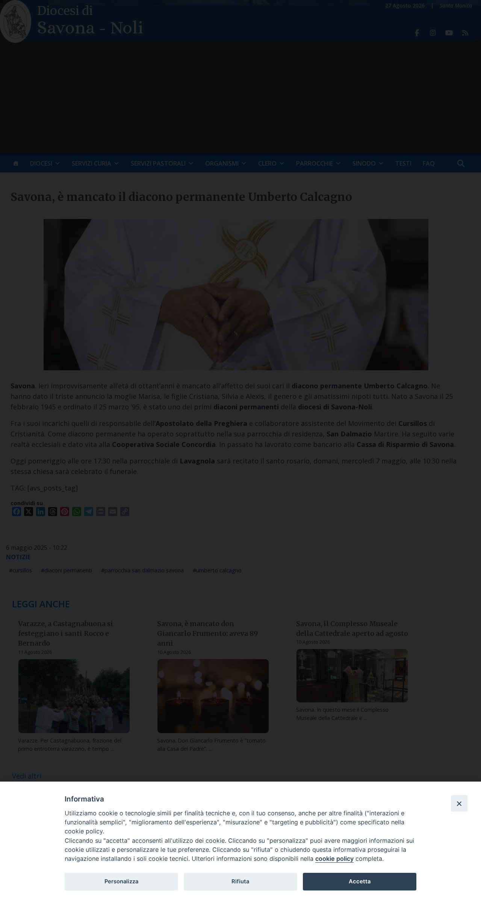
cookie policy (334, 858)
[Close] (459, 803)
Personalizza (121, 881)
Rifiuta (240, 881)
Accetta (360, 881)
